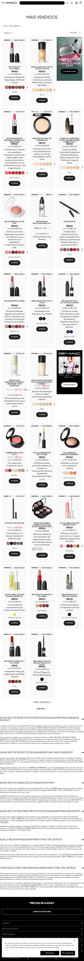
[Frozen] (64, 546)
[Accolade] (78, 546)
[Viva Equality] (40, 605)
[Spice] (61, 249)
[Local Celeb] (13, 172)
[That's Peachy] (23, 252)
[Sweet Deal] (23, 87)
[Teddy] (8, 543)
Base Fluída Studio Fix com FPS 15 (52, 728)
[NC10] (37, 164)
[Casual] (71, 546)
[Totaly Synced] (9, 252)
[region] (40, 947)
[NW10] (47, 90)
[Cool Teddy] (16, 87)
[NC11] (71, 167)
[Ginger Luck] (19, 252)
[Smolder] (21, 543)
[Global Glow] (68, 473)
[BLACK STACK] (68, 331)
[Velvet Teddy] (19, 681)
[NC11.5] (68, 167)
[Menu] (80, 2)
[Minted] (18, 543)
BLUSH (5, 796)
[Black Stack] (40, 318)
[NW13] (50, 90)
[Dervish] (68, 249)
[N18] (50, 404)
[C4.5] (40, 90)
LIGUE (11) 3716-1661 (42, 911)
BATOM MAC (76, 800)
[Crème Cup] (6, 326)
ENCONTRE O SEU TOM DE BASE (60, 790)
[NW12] (40, 164)
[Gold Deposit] (74, 473)
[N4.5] (47, 164)
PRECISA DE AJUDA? (10, 929)
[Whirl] (9, 87)
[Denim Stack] (71, 331)
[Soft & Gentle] (64, 473)
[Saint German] (23, 326)
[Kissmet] (23, 172)
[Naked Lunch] (19, 470)
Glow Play (35, 826)
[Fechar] (74, 940)
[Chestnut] (64, 249)
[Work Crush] (19, 172)
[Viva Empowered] (47, 605)
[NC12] (44, 90)
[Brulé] (13, 470)
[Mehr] (6, 87)
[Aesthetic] (68, 546)
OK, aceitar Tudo (68, 953)
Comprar (14, 97)
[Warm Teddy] (19, 87)
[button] (80, 2)
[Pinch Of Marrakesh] (13, 252)
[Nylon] (16, 470)
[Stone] (19, 326)
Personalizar (50, 953)
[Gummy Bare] (9, 172)
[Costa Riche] (14, 543)
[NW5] (44, 164)
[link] (14, 52)
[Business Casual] (16, 172)
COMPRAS (6, 923)
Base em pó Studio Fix (47, 732)
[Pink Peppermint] (13, 326)
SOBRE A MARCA (8, 934)
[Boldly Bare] (78, 249)
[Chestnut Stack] (44, 318)
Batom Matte (21, 741)
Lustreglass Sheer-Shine (72, 855)
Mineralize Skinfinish (37, 768)
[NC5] (34, 164)
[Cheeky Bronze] (71, 473)
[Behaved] (74, 546)
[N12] (78, 167)
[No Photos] (6, 172)
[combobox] (75, 33)
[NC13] (34, 90)
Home (5, 26)
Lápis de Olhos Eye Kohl (22, 739)
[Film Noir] (9, 326)
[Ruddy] (6, 470)
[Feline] (11, 543)
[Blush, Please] (6, 252)
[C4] (37, 90)
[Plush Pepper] (16, 252)
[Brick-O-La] (16, 326)
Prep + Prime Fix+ (18, 818)
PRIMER (54, 788)
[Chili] (9, 681)
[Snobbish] (61, 546)
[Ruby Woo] (74, 249)
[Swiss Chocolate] (9, 470)
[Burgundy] (71, 249)
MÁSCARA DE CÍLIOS (22, 800)
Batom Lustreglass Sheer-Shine (22, 828)
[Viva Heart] (44, 605)
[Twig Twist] (13, 87)
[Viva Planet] (37, 605)
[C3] (50, 164)
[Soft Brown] (23, 470)
